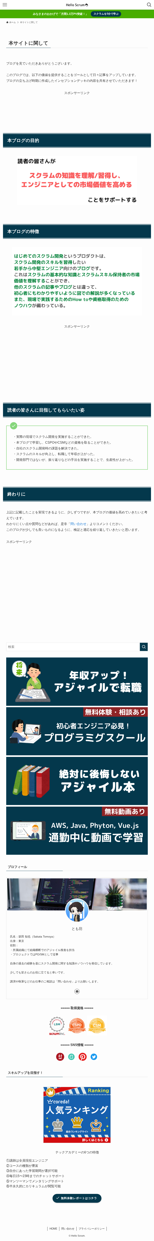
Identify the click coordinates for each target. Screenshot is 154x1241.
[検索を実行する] (144, 647)
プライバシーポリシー (92, 1228)
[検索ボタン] (149, 5)
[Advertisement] (77, 106)
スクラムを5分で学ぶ (106, 13)
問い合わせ (78, 524)
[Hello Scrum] (77, 5)
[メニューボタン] (5, 5)
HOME (53, 1228)
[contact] (77, 991)
